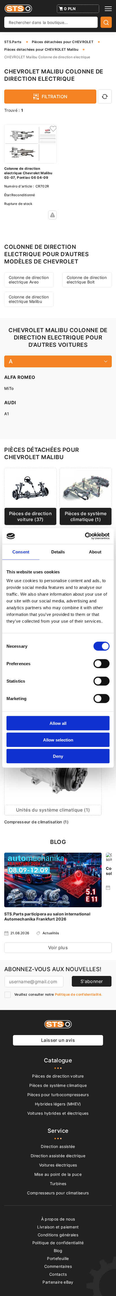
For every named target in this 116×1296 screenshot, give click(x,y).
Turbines (58, 1183)
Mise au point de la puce (58, 1174)
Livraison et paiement (58, 1227)
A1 (6, 413)
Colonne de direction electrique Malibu (29, 299)
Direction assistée (58, 1146)
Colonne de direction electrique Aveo (29, 279)
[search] (106, 22)
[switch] (101, 663)
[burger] (108, 8)
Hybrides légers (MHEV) (58, 1103)
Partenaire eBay (58, 1282)
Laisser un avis (58, 1040)
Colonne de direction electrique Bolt (87, 279)
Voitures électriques (58, 1165)
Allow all (58, 723)
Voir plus (58, 947)
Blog (58, 1250)
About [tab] (95, 551)
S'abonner (92, 981)
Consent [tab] (20, 551)
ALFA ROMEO (19, 377)
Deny (58, 756)
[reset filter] (105, 97)
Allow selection (58, 739)
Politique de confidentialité (58, 1242)
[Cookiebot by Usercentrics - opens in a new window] (85, 536)
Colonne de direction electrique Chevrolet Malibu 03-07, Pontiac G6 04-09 (28, 173)
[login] (52, 128)
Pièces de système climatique (58, 1085)
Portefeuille (58, 1258)
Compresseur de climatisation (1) (36, 821)
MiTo (9, 388)
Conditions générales (58, 1234)
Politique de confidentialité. (78, 994)
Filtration (55, 96)
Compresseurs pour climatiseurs (58, 1192)
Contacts (58, 1274)
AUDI (10, 402)
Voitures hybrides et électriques (57, 1113)
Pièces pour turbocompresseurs (58, 1094)
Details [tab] (58, 551)
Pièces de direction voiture (58, 1076)
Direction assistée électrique (58, 1155)
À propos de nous (58, 1219)
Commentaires (58, 1266)
